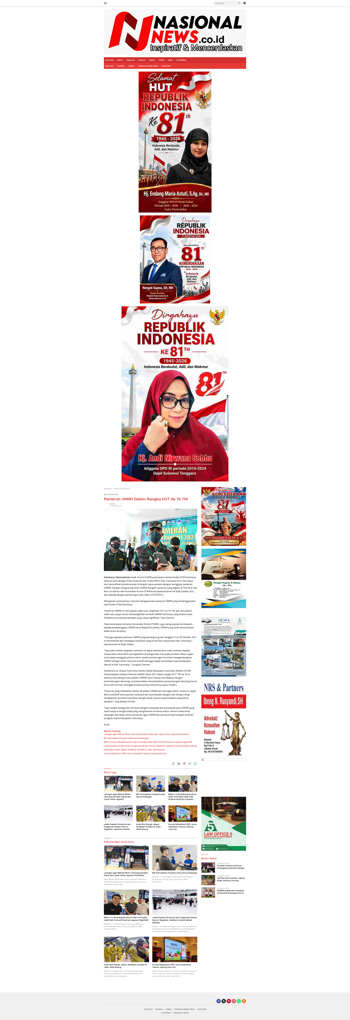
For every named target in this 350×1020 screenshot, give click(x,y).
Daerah (141, 60)
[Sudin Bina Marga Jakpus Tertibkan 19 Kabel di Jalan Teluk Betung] (150, 813)
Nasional (131, 60)
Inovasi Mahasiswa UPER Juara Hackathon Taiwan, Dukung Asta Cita (135, 753)
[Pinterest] (229, 1001)
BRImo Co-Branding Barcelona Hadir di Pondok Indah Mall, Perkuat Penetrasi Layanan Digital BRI (148, 742)
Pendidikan (181, 60)
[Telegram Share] (190, 764)
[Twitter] (223, 1001)
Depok (152, 60)
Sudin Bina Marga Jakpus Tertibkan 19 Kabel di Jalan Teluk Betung (134, 749)
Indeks (131, 66)
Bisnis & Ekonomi (111, 494)
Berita (120, 60)
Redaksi (121, 66)
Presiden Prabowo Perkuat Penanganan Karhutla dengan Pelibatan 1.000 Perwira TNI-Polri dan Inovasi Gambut (230, 866)
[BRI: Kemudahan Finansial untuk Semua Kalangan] (150, 783)
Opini (170, 60)
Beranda (109, 60)
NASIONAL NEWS (181, 1013)
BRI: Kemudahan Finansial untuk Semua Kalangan (126, 738)
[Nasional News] (175, 31)
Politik (161, 60)
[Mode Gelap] (244, 3)
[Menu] (106, 3)
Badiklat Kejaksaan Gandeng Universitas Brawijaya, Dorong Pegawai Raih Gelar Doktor (231, 891)
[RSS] (244, 1001)
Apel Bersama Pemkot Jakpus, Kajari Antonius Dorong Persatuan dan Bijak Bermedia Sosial (231, 879)
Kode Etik (166, 66)
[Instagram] (234, 1001)
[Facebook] (218, 1001)
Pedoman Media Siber (148, 66)
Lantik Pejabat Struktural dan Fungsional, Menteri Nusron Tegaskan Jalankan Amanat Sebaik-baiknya (150, 746)
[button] (239, 3)
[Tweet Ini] (179, 764)
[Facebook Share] (173, 764)
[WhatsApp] (239, 1001)
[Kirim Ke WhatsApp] (195, 764)
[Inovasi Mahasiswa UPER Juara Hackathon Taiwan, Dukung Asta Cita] (182, 813)
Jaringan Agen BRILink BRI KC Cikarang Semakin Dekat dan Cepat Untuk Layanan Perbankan (146, 734)
